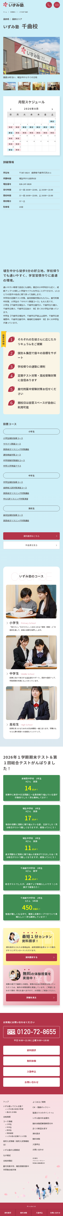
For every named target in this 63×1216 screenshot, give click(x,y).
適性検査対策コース (12, 454)
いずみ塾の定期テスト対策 (17, 1136)
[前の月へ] (10, 109)
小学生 (31, 431)
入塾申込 (39, 1212)
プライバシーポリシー (39, 1160)
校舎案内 (12, 12)
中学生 (31, 475)
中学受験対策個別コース (14, 460)
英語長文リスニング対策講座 (16, 449)
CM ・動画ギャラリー (41, 1107)
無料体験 (23, 1212)
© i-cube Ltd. (31, 1206)
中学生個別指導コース (13, 482)
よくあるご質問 (39, 1102)
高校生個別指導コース (13, 515)
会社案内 (35, 1158)
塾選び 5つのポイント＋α (43, 1112)
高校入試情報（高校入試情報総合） (16, 1143)
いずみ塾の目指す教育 (15, 1109)
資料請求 (7, 1212)
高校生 (31, 508)
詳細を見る (31, 997)
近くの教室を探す (40, 1128)
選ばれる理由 (12, 1112)
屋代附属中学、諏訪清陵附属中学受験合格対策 (16, 1168)
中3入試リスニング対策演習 (15, 498)
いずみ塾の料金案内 (41, 1118)
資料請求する (31, 957)
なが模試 (7, 1155)
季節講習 (10, 1133)
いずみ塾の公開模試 (11, 1150)
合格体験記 (7, 1160)
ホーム (5, 12)
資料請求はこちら (31, 536)
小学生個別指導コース (13, 438)
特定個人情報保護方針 (39, 1163)
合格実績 (7, 1116)
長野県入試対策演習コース (15, 487)
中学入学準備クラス (12, 465)
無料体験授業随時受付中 (43, 1123)
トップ (6, 1101)
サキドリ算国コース (12, 443)
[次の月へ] (52, 109)
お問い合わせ (55, 1212)
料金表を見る (31, 545)
